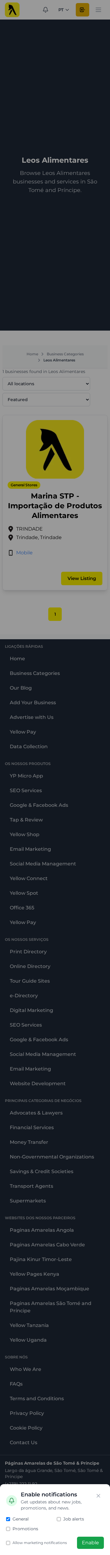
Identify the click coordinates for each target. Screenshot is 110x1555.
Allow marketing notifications (40, 1542)
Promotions (25, 1528)
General (21, 1519)
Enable (90, 1543)
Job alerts (73, 1519)
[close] (98, 1495)
